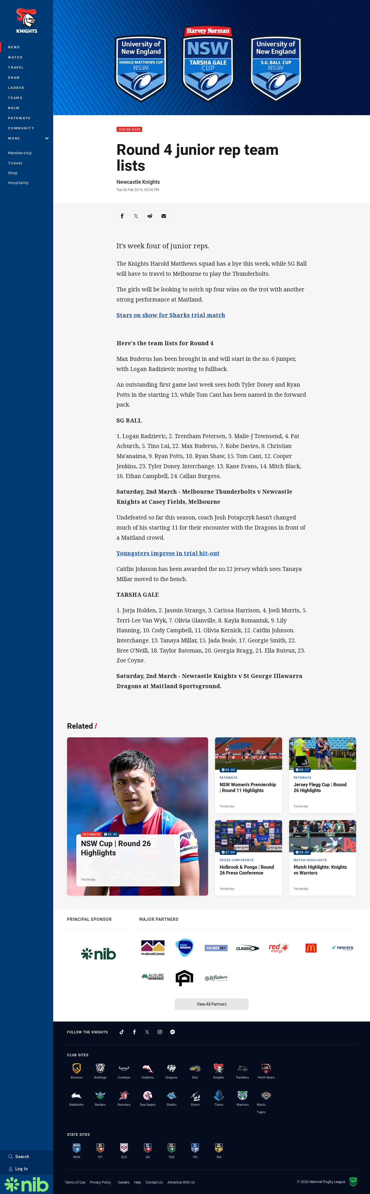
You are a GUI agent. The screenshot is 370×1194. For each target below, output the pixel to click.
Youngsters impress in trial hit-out (168, 553)
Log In (21, 1168)
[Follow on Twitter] (147, 1032)
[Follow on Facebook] (134, 1032)
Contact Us (154, 1182)
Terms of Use (75, 1182)
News (14, 47)
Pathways (19, 118)
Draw (14, 77)
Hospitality (18, 182)
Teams (15, 97)
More (14, 138)
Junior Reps (129, 129)
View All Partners (212, 1004)
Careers (124, 1182)
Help (137, 1182)
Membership (20, 152)
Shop (13, 172)
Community (21, 128)
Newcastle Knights (138, 181)
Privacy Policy (100, 1182)
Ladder (16, 87)
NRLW (14, 108)
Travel (16, 67)
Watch (15, 57)
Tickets (15, 163)
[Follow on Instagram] (160, 1032)
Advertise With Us (181, 1182)
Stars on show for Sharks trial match (170, 315)
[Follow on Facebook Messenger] (172, 1032)
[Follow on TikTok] (121, 1032)
